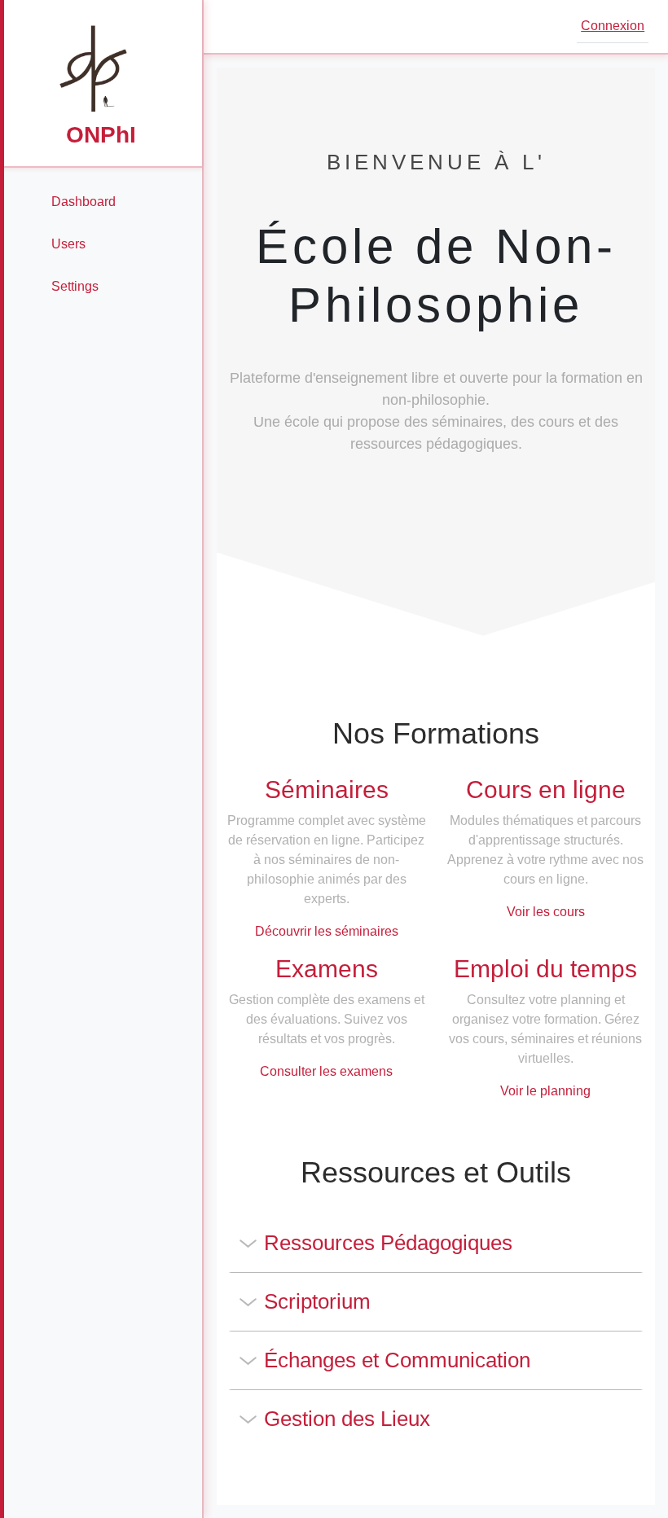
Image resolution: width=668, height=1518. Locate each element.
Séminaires (327, 789)
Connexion (612, 26)
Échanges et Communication (397, 1360)
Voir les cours (546, 912)
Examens (326, 968)
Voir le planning (545, 1091)
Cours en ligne (546, 789)
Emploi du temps (545, 968)
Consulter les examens (326, 1071)
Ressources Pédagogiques (388, 1243)
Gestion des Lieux (347, 1418)
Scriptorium (317, 1301)
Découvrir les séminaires (326, 931)
